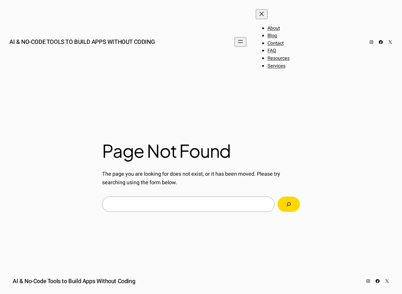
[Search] (289, 204)
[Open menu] (240, 42)
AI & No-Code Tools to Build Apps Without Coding (82, 42)
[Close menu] (262, 14)
